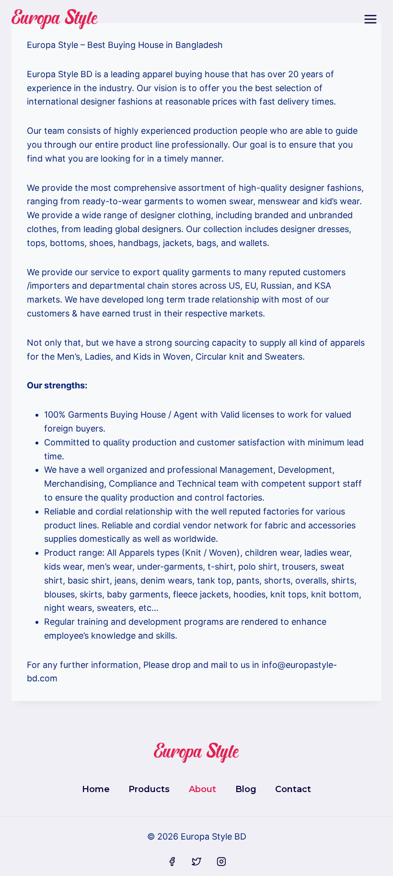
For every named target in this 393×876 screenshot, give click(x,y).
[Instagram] (221, 861)
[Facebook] (172, 861)
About (202, 789)
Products (149, 789)
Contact (293, 789)
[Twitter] (196, 861)
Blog (245, 789)
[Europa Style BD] (55, 19)
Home (96, 789)
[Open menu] (370, 19)
